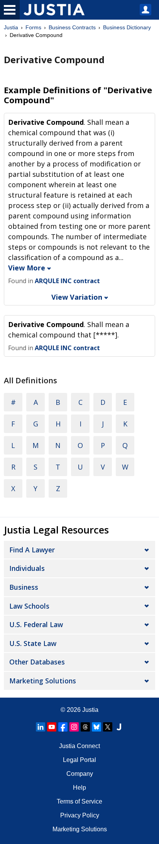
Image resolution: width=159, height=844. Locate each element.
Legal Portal (79, 760)
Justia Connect (79, 746)
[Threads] (85, 727)
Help (79, 787)
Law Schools (29, 606)
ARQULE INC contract (67, 281)
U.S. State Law (32, 643)
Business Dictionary (127, 27)
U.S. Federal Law (36, 624)
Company (79, 773)
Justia (11, 27)
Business (23, 587)
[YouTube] (51, 727)
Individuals (27, 568)
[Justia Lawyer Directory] (118, 727)
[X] (107, 727)
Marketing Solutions (42, 680)
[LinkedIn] (40, 727)
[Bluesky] (96, 727)
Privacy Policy (79, 815)
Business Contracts (72, 27)
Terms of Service (79, 801)
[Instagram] (74, 727)
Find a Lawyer (32, 549)
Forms (33, 27)
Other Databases (37, 661)
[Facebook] (63, 727)
